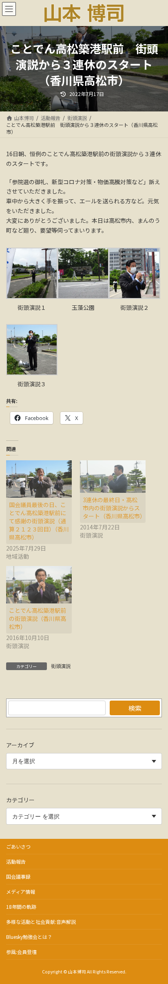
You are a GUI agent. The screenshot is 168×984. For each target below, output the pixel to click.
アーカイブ (20, 745)
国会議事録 (18, 876)
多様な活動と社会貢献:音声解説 (41, 921)
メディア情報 (20, 891)
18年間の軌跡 (21, 906)
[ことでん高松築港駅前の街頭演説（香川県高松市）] (39, 584)
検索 (134, 708)
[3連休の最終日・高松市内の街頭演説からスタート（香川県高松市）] (113, 476)
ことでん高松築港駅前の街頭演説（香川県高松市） (37, 618)
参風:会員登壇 (21, 951)
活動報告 (16, 861)
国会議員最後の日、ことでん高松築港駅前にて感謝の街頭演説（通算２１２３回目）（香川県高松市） (39, 521)
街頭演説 (61, 665)
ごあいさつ (18, 846)
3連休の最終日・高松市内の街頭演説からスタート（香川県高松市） (114, 508)
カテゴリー (20, 800)
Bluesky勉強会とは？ (29, 936)
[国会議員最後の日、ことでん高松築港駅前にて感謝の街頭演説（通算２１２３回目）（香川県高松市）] (39, 479)
